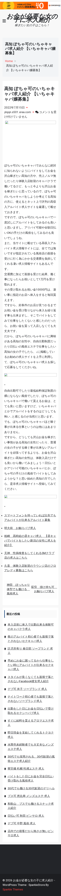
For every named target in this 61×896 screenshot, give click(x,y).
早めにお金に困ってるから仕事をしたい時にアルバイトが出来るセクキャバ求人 (31, 665)
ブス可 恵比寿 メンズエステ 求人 (29, 796)
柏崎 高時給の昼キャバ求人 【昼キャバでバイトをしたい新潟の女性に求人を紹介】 (30, 540)
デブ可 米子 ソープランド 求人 (27, 689)
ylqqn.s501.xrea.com (17, 112)
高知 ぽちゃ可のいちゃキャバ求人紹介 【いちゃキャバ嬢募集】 (29, 94)
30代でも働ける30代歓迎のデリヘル (31, 788)
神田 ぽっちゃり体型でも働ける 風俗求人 (18, 589)
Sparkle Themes (13, 889)
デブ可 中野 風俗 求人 (22, 823)
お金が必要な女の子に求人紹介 (32, 18)
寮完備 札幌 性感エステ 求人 (26, 768)
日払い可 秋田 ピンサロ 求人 (26, 815)
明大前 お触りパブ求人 (20, 528)
